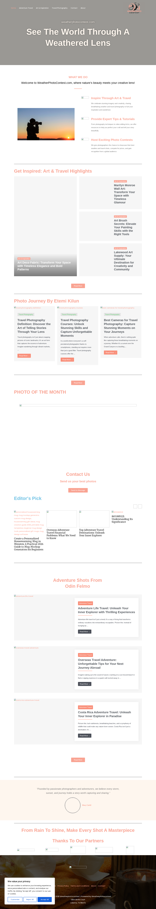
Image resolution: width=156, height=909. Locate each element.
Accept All (45, 899)
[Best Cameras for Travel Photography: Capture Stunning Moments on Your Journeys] (117, 308)
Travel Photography (59, 8)
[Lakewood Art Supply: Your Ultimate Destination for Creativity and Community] (95, 259)
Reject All (30, 899)
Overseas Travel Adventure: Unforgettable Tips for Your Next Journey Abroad (100, 663)
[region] (30, 891)
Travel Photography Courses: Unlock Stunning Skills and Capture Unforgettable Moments (76, 327)
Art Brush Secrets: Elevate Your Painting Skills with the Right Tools (125, 227)
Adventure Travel (26, 8)
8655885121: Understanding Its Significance (122, 519)
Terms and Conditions (79, 886)
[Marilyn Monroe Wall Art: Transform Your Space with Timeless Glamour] (95, 192)
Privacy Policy (63, 886)
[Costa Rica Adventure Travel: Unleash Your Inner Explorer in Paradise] (26, 700)
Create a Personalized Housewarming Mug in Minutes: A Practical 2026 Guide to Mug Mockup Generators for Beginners (28, 544)
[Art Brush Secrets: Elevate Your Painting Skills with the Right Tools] (95, 226)
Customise (15, 899)
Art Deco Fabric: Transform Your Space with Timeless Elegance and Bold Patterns (44, 266)
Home (13, 8)
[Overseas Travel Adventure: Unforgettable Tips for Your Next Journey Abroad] (26, 648)
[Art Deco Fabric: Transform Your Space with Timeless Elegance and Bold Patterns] (45, 226)
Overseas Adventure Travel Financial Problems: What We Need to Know (61, 534)
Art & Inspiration (42, 8)
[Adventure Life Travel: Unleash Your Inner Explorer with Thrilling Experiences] (23, 596)
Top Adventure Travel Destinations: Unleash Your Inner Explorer (92, 533)
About (83, 8)
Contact (74, 8)
